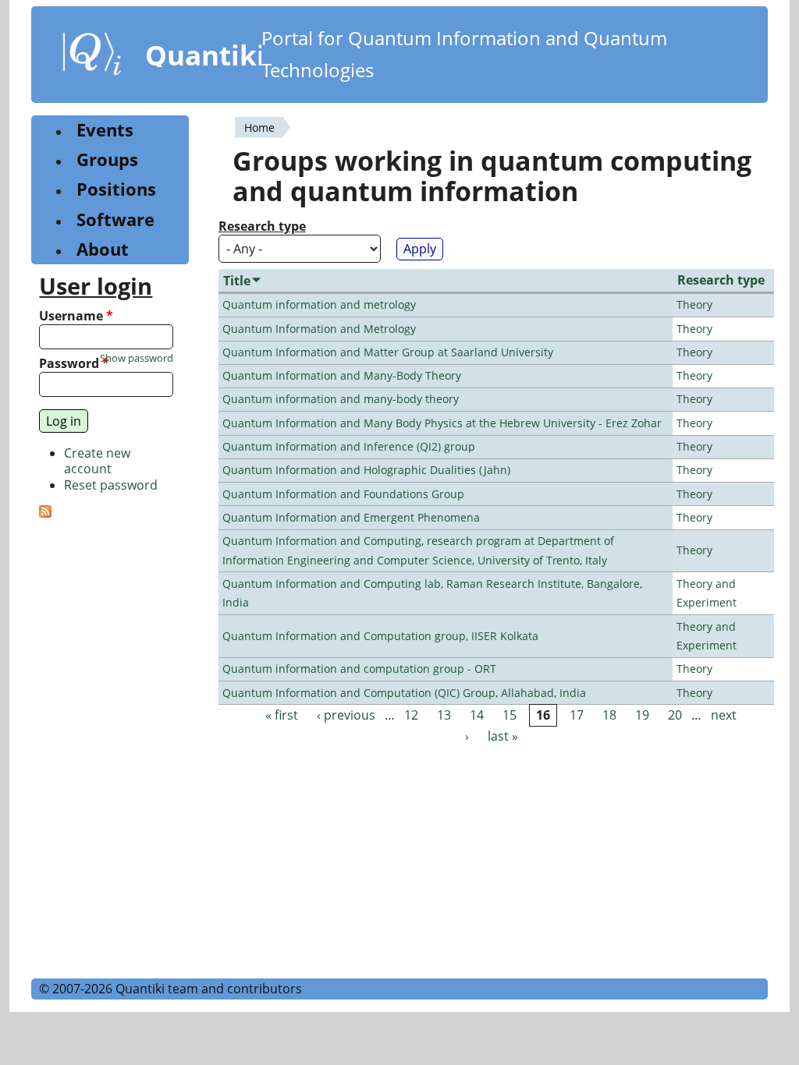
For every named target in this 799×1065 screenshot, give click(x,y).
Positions (116, 189)
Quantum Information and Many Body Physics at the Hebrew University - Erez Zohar (442, 423)
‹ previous (346, 715)
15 (509, 715)
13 (444, 715)
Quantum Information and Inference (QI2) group (348, 446)
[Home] (92, 57)
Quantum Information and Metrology (319, 328)
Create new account (97, 461)
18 (609, 715)
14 (477, 715)
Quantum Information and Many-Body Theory (341, 375)
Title (236, 280)
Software (115, 219)
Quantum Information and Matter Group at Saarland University (387, 352)
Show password (136, 358)
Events (104, 130)
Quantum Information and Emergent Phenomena (351, 517)
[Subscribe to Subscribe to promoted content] (45, 513)
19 (642, 715)
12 (411, 715)
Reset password (111, 485)
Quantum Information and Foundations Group (343, 494)
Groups (107, 159)
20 (675, 715)
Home (259, 127)
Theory (694, 304)
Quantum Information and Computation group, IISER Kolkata (380, 635)
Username (76, 316)
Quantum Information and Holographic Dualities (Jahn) (366, 469)
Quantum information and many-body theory (340, 398)
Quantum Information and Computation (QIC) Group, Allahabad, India (404, 692)
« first (281, 715)
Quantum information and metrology (319, 304)
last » (503, 736)
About (102, 249)
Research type (262, 226)
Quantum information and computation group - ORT (359, 668)
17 (577, 715)
